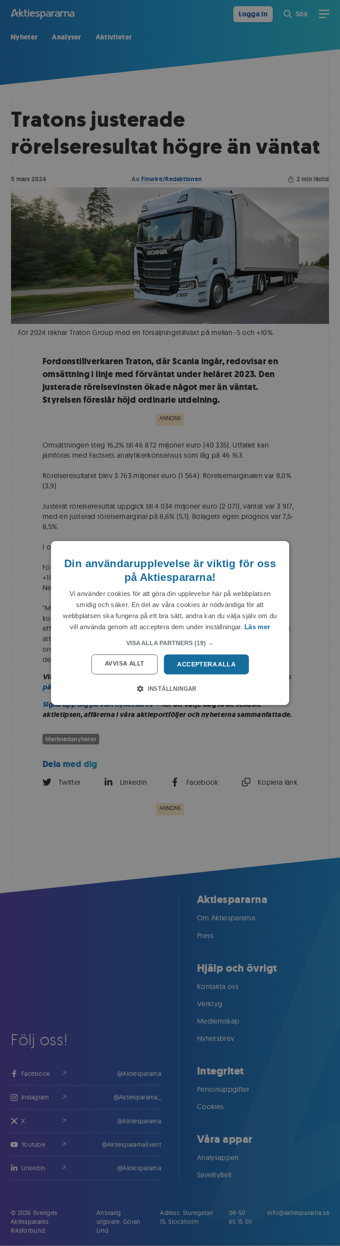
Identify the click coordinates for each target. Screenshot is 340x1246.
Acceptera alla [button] (206, 664)
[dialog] (170, 623)
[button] (170, 643)
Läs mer (257, 627)
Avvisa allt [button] (124, 663)
